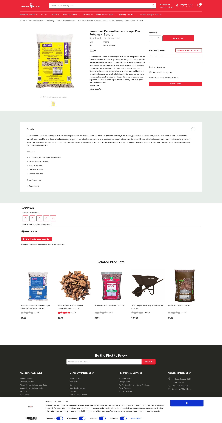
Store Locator (76, 378)
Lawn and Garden (27, 14)
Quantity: (153, 32)
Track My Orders (27, 381)
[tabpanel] (37, 298)
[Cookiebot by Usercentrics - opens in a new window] (31, 418)
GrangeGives (124, 381)
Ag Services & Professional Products (134, 385)
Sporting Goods (126, 14)
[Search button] (153, 5)
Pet (42, 14)
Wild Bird (86, 14)
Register (170, 7)
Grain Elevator (125, 388)
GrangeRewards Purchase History (34, 385)
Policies (73, 391)
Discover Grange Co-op (149, 14)
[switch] (82, 418)
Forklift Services (125, 391)
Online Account (26, 378)
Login (162, 7)
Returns (23, 391)
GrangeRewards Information (32, 388)
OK (187, 403)
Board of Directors (77, 388)
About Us (74, 381)
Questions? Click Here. (181, 389)
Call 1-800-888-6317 (180, 385)
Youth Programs (125, 378)
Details (30, 129)
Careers (73, 385)
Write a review (114, 38)
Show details (136, 418)
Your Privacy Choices (78, 394)
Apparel (53, 14)
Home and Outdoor (104, 14)
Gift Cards (24, 394)
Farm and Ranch (70, 14)
